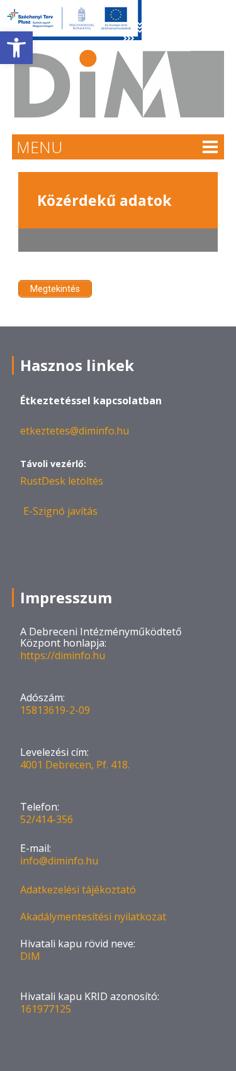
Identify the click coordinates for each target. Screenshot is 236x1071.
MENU (39, 147)
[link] (16, 47)
